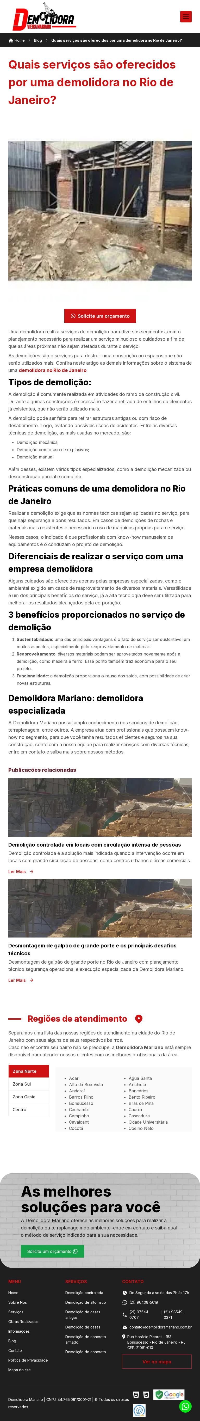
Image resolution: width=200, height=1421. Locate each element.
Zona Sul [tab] (22, 1084)
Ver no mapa (156, 1361)
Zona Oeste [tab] (24, 1096)
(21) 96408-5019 (143, 1302)
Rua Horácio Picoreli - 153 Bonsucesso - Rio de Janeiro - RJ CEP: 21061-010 (156, 1342)
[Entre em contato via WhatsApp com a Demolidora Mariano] (185, 1406)
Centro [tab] (19, 1109)
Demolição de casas (82, 1327)
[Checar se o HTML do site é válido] (136, 1395)
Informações (19, 1331)
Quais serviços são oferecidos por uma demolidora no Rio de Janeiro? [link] (116, 40)
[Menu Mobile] (186, 16)
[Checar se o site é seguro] (169, 1394)
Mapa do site (19, 1370)
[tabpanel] (123, 1099)
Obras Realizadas (23, 1321)
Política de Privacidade (28, 1360)
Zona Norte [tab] (24, 1071)
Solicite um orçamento (104, 316)
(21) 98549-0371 (174, 1315)
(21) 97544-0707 (139, 1315)
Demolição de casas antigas (82, 1315)
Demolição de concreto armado (85, 1339)
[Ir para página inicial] (44, 16)
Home (20, 40)
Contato (15, 1350)
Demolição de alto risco (85, 1302)
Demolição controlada (84, 1292)
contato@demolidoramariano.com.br (160, 1327)
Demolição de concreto (85, 1352)
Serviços (15, 1312)
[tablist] (28, 1098)
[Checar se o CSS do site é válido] (146, 1395)
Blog (38, 40)
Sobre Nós (17, 1302)
